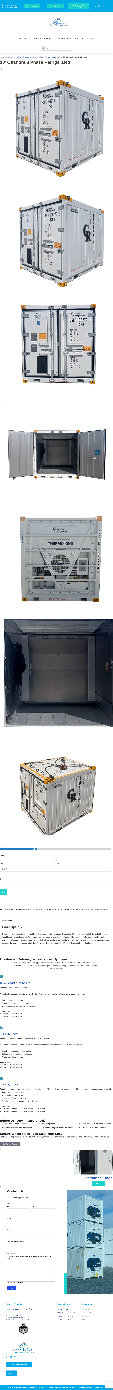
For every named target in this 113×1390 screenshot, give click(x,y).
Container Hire (50, 38)
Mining (78, 909)
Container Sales (38, 38)
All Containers (10, 57)
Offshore (84, 909)
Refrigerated (103, 909)
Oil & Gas (91, 909)
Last (58, 863)
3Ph (68, 909)
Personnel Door (98, 1178)
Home (20, 38)
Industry (69, 38)
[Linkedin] (99, 6)
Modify (77, 38)
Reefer (97, 909)
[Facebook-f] (91, 6)
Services (83, 38)
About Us (27, 38)
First (1, 863)
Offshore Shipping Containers (27, 57)
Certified (72, 909)
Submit (11, 1288)
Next (4, 892)
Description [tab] (7, 920)
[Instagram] (95, 6)
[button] (1, 69)
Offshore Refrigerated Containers (50, 57)
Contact (91, 38)
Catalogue (60, 38)
